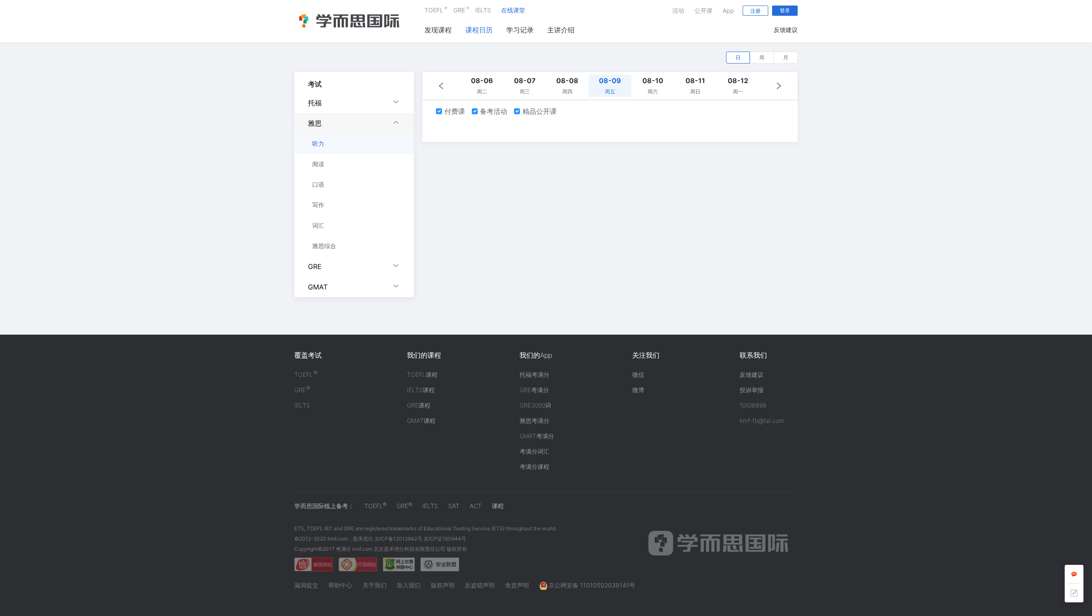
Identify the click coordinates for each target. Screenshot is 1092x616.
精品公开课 (538, 111)
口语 (318, 184)
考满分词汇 (534, 451)
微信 (638, 374)
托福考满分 (534, 374)
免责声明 (517, 585)
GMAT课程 (421, 420)
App (728, 10)
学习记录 (520, 30)
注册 (755, 11)
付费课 (453, 111)
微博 (638, 389)
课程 (498, 505)
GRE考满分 (534, 389)
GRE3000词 (535, 405)
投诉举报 (752, 389)
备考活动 (492, 111)
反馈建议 (786, 29)
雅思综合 (324, 245)
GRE (459, 10)
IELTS (483, 10)
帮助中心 (340, 585)
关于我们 (374, 585)
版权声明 (443, 585)
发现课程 (438, 30)
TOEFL (433, 10)
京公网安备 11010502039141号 (592, 585)
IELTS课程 (421, 389)
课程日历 (479, 30)
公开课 (703, 10)
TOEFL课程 (422, 374)
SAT (453, 505)
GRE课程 (418, 405)
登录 (785, 10)
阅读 (318, 164)
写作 (318, 204)
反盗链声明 (480, 585)
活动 (678, 10)
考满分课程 (534, 466)
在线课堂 (513, 10)
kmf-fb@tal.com (762, 420)
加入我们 (409, 585)
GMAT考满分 (537, 436)
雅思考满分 (534, 420)
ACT (476, 505)
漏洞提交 (306, 585)
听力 (318, 143)
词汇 (318, 225)
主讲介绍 (561, 30)
